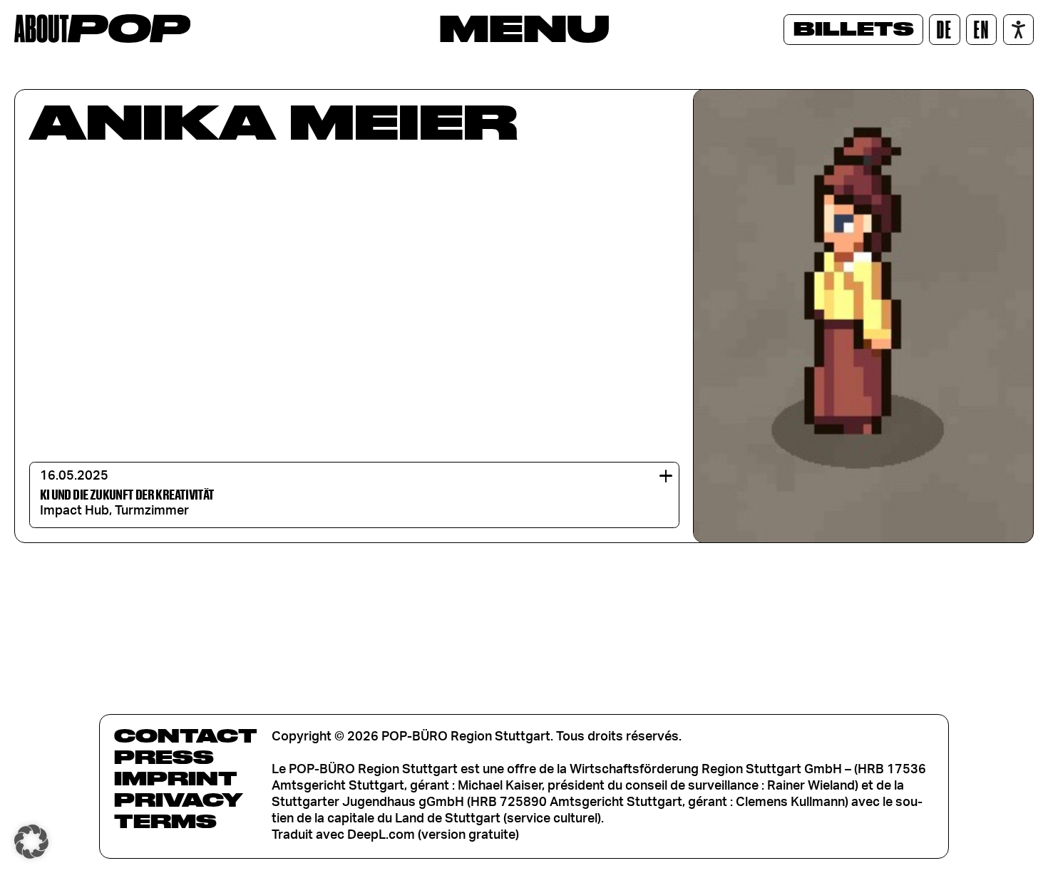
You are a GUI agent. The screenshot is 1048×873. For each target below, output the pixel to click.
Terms (165, 821)
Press (164, 757)
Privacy (178, 799)
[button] (31, 841)
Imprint (175, 778)
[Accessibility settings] (1018, 29)
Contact (185, 735)
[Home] (102, 28)
